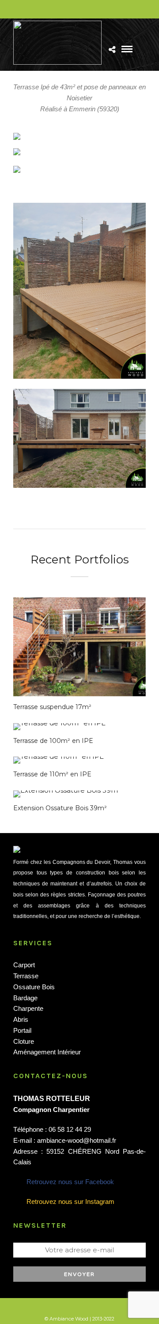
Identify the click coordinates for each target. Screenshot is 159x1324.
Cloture (23, 1041)
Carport (24, 965)
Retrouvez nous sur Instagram (70, 1201)
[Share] (112, 50)
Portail (22, 1030)
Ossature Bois (34, 987)
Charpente (28, 1008)
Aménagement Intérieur (47, 1052)
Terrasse (25, 976)
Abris (20, 1019)
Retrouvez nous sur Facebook (70, 1181)
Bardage (25, 998)
